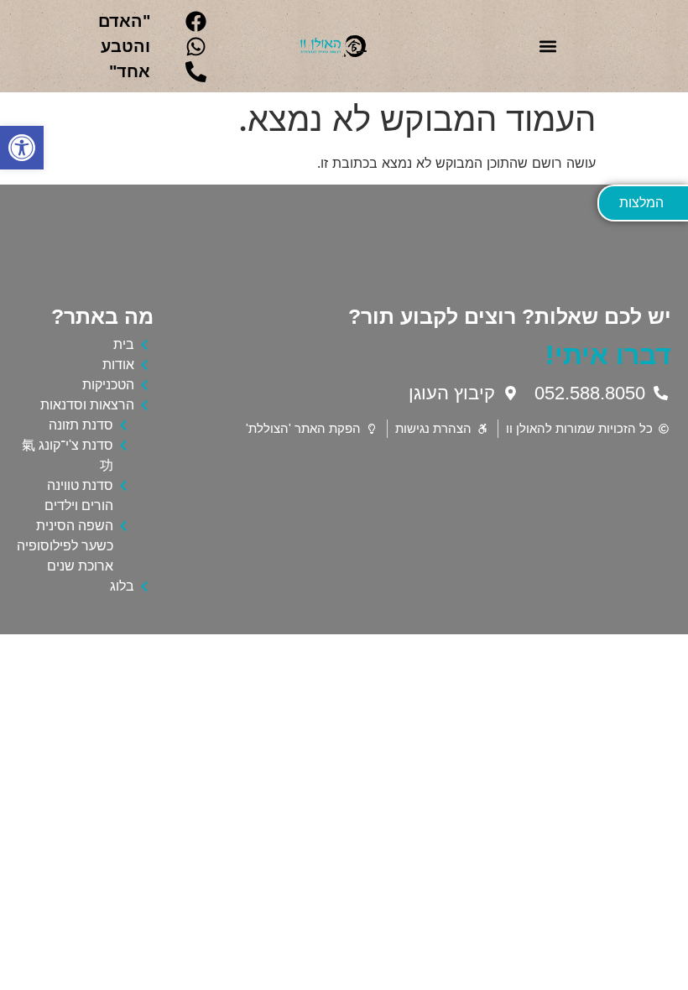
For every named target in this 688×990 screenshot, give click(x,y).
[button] (22, 147)
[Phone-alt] (196, 71)
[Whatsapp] (196, 46)
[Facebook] (196, 21)
